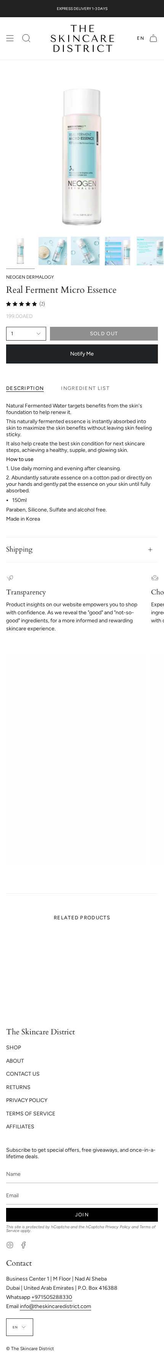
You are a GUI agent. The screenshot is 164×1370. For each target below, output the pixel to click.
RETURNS (18, 1087)
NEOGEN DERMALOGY (30, 277)
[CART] (153, 38)
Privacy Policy (117, 1226)
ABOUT (15, 1061)
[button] (26, 38)
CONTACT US (23, 1074)
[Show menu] (10, 38)
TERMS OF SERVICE (30, 1113)
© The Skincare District (30, 1348)
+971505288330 (51, 1297)
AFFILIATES (20, 1126)
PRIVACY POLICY (26, 1100)
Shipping (19, 549)
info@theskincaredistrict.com (55, 1306)
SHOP (13, 1047)
